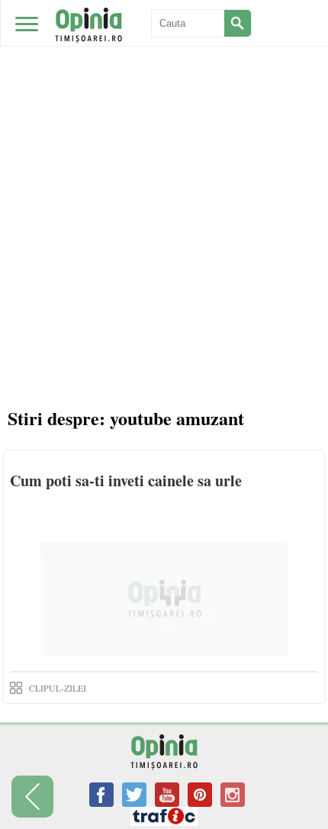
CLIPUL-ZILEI (57, 688)
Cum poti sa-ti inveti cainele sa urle (126, 480)
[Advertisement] (164, 172)
